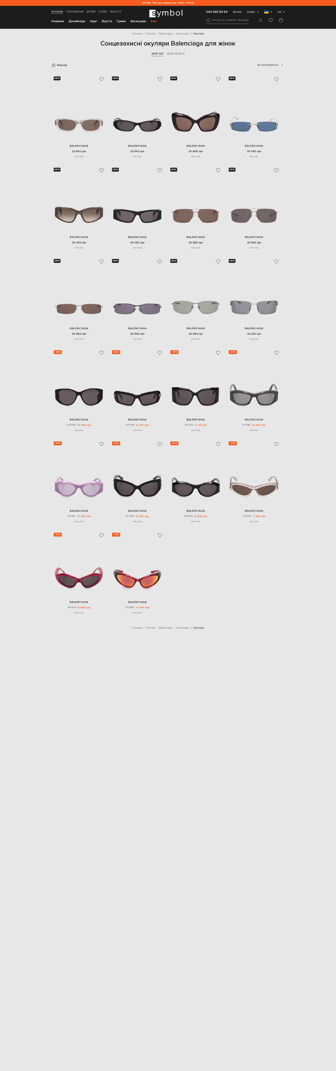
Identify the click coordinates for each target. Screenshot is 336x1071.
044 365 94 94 (217, 12)
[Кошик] (281, 20)
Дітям (91, 11)
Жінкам (57, 11)
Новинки (57, 21)
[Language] (268, 13)
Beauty (116, 11)
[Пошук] (208, 20)
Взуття (107, 21)
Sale (153, 21)
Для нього (176, 53)
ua (279, 12)
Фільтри (62, 65)
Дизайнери (77, 21)
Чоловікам (74, 11)
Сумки (121, 21)
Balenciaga (79, 145)
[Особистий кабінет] (260, 20)
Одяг (93, 21)
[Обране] (271, 20)
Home (103, 11)
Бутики (237, 12)
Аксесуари (138, 21)
